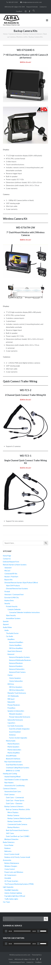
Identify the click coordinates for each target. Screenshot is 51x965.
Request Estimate (32, 7)
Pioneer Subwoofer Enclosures (19, 717)
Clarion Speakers (15, 678)
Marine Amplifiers (14, 753)
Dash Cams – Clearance (14, 803)
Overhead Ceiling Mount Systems (17, 768)
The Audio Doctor (12, 633)
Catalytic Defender (14, 609)
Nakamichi (11, 702)
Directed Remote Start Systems (17, 588)
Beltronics (8, 851)
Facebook (40, 959)
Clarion (10, 675)
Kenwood (11, 654)
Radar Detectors (8, 842)
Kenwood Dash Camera (17, 672)
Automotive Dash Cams (13, 791)
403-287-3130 (13, 2)
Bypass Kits (8, 580)
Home (5, 34)
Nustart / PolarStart (11, 577)
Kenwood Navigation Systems (19, 657)
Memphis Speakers (15, 714)
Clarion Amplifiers (15, 645)
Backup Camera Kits (14, 821)
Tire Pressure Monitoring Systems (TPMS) (19, 884)
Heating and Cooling (10, 774)
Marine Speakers (13, 747)
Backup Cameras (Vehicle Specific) (19, 818)
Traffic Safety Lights (11, 899)
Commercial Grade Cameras (17, 824)
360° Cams (10, 833)
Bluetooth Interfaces (13, 759)
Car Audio (9, 636)
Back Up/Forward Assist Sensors (17, 830)
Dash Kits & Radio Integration (19, 729)
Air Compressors (10, 875)
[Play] (6, 931)
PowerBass (11, 708)
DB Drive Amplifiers (16, 648)
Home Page (7, 556)
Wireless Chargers (11, 866)
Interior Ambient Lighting (13, 893)
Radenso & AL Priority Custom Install (17, 857)
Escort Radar (9, 845)
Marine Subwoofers (14, 750)
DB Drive (11, 684)
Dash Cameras (10, 794)
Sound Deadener (15, 732)
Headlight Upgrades (11, 890)
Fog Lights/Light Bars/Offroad (15, 896)
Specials (6, 621)
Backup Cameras (13, 815)
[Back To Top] (45, 959)
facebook (29, 11)
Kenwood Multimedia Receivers (20, 660)
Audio (7, 630)
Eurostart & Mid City (12, 597)
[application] (25, 931)
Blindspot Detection (11, 839)
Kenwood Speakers (16, 666)
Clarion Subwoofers (16, 681)
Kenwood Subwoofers (16, 669)
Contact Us (43, 7)
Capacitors (11, 723)
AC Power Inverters (11, 881)
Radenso (8, 848)
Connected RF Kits (11, 574)
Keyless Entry (9, 600)
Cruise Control (10, 869)
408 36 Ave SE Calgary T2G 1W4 (15, 7)
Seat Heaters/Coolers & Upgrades (16, 780)
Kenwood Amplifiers (16, 642)
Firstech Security (11, 606)
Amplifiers (11, 639)
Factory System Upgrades (18, 738)
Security (7, 603)
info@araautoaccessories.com (32, 2)
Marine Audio (10, 741)
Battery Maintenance (12, 863)
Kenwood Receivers (16, 663)
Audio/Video (7, 627)
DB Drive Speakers (15, 687)
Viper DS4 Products (13, 585)
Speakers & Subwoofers (16, 711)
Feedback (19, 11)
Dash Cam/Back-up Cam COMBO (17, 836)
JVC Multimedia (13, 696)
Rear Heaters (9, 783)
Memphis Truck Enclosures (17, 693)
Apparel (6, 624)
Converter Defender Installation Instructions (24, 612)
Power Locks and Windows (14, 872)
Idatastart (8, 568)
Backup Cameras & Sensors (32, 34)
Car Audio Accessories (15, 726)
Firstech (7, 591)
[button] (34, 11)
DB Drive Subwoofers (16, 690)
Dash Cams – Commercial (15, 797)
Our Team (6, 902)
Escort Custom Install (12, 854)
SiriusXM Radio (11, 756)
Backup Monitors (13, 827)
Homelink (8, 878)
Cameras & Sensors (15, 34)
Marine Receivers (13, 744)
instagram (25, 11)
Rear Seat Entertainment (13, 762)
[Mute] (38, 931)
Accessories (7, 860)
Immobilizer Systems (13, 618)
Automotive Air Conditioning (14, 785)
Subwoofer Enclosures (15, 720)
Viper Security (11, 615)
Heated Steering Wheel (12, 777)
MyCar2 (7, 571)
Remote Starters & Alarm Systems (14, 565)
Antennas (12, 735)
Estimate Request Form (11, 562)
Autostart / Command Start (14, 594)
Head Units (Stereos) (15, 651)
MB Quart (11, 699)
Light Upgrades (8, 887)
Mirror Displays (13, 812)
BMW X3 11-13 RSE (13, 771)
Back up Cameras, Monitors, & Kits (18, 809)
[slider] (43, 931)
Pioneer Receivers (14, 705)
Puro (40, 955)
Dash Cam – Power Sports (15, 800)
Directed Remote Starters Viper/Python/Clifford (21, 583)
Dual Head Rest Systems (14, 765)
